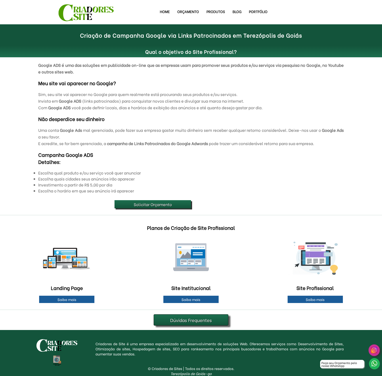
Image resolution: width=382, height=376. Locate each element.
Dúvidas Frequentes (191, 320)
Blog (237, 11)
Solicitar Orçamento (153, 204)
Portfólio (258, 11)
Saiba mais (66, 299)
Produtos (215, 11)
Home (165, 11)
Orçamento (188, 11)
